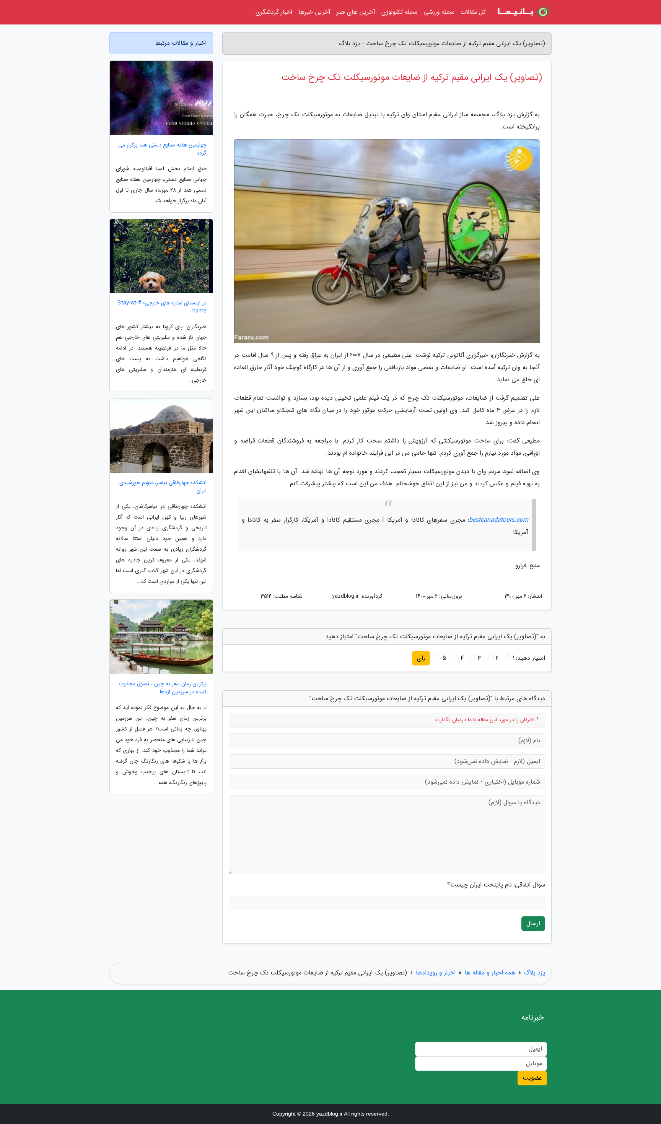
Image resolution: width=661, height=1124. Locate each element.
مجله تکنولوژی (399, 12)
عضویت (532, 1078)
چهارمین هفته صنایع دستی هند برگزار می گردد (162, 149)
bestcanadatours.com (498, 520)
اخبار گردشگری (274, 12)
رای (421, 658)
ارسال (533, 923)
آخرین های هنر (356, 12)
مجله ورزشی (438, 12)
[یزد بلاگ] (523, 12)
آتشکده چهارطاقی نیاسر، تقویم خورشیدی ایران (163, 487)
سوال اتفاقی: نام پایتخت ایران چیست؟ (496, 885)
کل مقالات (473, 12)
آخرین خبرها (314, 12)
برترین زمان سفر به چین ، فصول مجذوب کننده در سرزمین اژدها (163, 688)
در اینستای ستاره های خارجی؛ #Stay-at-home (162, 307)
